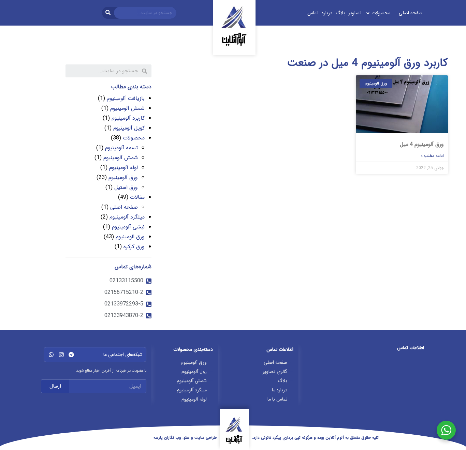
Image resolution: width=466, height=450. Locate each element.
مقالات (137, 197)
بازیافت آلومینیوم (126, 98)
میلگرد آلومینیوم (127, 217)
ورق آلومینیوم (123, 177)
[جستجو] (108, 13)
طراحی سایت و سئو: (185, 437)
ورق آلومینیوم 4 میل (422, 144)
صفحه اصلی (124, 207)
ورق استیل (126, 187)
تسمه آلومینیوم (121, 148)
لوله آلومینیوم (123, 167)
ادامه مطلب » (432, 155)
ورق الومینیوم (130, 236)
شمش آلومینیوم (127, 108)
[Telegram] (71, 354)
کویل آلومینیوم (129, 128)
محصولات (134, 138)
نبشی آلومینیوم (128, 227)
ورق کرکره (134, 246)
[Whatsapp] (51, 354)
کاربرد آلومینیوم (128, 118)
